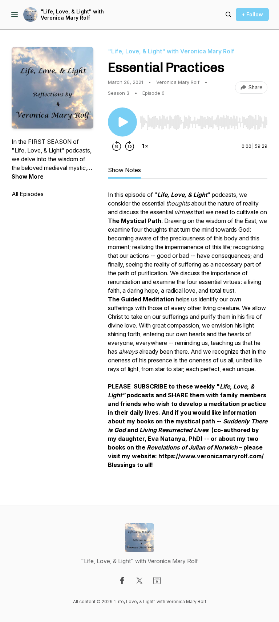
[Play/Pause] (122, 122)
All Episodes (28, 194)
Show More (28, 176)
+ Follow (252, 14)
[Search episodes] (228, 14)
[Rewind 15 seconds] (117, 146)
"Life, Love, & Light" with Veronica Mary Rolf (72, 14)
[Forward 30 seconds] (130, 146)
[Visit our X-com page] (139, 580)
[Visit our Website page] (157, 580)
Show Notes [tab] (124, 170)
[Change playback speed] (145, 146)
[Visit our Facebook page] (122, 580)
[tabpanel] (187, 333)
